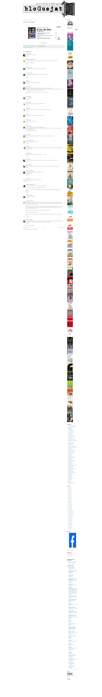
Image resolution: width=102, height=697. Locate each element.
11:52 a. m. (27, 137)
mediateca (69, 474)
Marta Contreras (28, 140)
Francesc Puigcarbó (29, 184)
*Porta (69, 455)
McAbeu (27, 86)
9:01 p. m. (27, 197)
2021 (69, 494)
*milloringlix (70, 453)
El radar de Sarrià (71, 662)
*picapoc (69, 454)
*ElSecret (69, 433)
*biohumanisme (70, 427)
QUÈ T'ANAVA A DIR (71, 607)
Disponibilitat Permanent (72, 615)
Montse (27, 134)
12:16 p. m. (27, 143)
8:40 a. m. (27, 77)
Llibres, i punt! (70, 575)
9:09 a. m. (27, 99)
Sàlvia (27, 108)
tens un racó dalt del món (72, 596)
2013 (69, 505)
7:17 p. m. (27, 175)
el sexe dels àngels (71, 468)
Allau (26, 80)
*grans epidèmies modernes (72, 440)
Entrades (70, 554)
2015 (69, 502)
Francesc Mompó (29, 170)
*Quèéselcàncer (70, 456)
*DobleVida (70, 430)
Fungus (69, 624)
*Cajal (69, 428)
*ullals (69, 459)
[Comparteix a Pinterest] (44, 46)
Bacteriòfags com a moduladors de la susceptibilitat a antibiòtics (72, 617)
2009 (69, 527)
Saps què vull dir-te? (71, 623)
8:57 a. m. (27, 93)
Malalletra (69, 473)
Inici (44, 227)
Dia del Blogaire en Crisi (72, 465)
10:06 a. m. (27, 116)
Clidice (27, 146)
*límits (69, 449)
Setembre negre (70, 576)
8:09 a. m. (27, 56)
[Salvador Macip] (72, 547)
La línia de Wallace (71, 666)
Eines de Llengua (71, 567)
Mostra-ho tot (76, 669)
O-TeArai (69, 643)
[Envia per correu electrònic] (39, 46)
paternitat (69, 478)
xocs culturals (70, 483)
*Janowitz (69, 444)
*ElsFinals (69, 434)
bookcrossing (70, 461)
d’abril (69, 521)
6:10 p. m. (27, 161)
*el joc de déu (28, 47)
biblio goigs (70, 587)
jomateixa (27, 125)
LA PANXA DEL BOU (71, 627)
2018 (69, 498)
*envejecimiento (70, 435)
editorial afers (70, 658)
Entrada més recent (26, 227)
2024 (69, 490)
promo (32, 47)
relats (69, 480)
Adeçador (69, 621)
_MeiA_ (27, 178)
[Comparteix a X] (41, 46)
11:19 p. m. (27, 223)
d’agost (69, 516)
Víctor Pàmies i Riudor (29, 59)
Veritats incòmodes (71, 663)
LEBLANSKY (28, 195)
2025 (69, 488)
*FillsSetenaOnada (71, 439)
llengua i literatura (71, 472)
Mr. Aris (27, 53)
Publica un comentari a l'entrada (30, 225)
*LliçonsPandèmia (71, 450)
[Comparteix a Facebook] (43, 46)
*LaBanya (69, 448)
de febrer (69, 524)
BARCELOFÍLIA (71, 610)
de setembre (70, 514)
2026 (69, 487)
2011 (69, 508)
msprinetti (27, 153)
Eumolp (69, 620)
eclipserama (70, 466)
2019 (69, 497)
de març (69, 523)
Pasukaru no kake (71, 644)
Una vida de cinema (71, 655)
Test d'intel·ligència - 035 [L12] (72, 604)
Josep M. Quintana (71, 631)
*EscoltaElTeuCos (71, 436)
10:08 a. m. (27, 122)
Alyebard (27, 102)
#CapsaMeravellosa (71, 460)
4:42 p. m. (27, 155)
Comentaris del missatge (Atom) (33, 229)
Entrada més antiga (61, 227)
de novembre (70, 512)
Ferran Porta (28, 67)
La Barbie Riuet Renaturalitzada (73, 608)
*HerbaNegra (70, 442)
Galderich (27, 96)
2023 (69, 491)
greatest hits (70, 471)
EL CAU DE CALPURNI (72, 599)
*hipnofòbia (70, 443)
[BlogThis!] (40, 46)
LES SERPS (70, 652)
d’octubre (69, 513)
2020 (69, 495)
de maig (69, 520)
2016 (69, 501)
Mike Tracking (28, 219)
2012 (69, 506)
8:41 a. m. (27, 83)
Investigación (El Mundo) (72, 561)
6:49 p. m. (27, 167)
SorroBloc (70, 647)
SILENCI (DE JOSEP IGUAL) (72, 641)
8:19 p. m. (27, 181)
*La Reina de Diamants (72, 447)
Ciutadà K (70, 640)
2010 (69, 509)
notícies (69, 477)
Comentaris (70, 556)
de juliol (69, 517)
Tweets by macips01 (70, 550)
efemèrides (70, 467)
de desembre (70, 510)
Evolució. (69, 572)
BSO (69, 462)
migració (69, 637)
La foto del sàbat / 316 (71, 568)
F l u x (69, 651)
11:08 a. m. (27, 131)
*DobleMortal (70, 429)
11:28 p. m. (27, 216)
